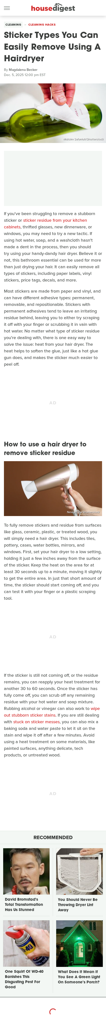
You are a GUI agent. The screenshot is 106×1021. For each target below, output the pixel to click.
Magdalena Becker (23, 69)
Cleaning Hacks (41, 24)
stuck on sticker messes (36, 722)
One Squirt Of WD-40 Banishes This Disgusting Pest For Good (24, 979)
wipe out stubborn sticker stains (52, 711)
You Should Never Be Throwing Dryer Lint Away (78, 905)
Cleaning (13, 24)
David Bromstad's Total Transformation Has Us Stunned (24, 905)
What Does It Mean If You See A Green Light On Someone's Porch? (79, 977)
